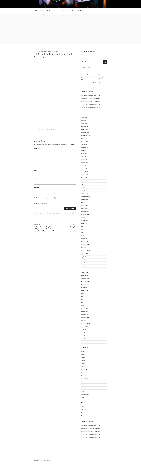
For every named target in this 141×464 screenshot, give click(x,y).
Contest (83, 360)
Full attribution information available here (91, 55)
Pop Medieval (71, 10)
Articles (35, 10)
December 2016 (85, 241)
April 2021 (83, 156)
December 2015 (85, 278)
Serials (53, 129)
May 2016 (83, 263)
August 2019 (84, 184)
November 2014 (85, 317)
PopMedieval (84, 375)
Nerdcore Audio (85, 369)
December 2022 (85, 132)
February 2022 (84, 141)
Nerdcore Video (85, 372)
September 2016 (85, 251)
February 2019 (84, 193)
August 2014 (84, 326)
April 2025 (83, 120)
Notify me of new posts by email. (43, 204)
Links (63, 10)
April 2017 (83, 232)
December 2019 (85, 175)
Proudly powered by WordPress (41, 460)
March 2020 (84, 168)
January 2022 (84, 144)
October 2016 (84, 247)
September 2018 (85, 196)
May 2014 (83, 336)
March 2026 (84, 117)
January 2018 (84, 208)
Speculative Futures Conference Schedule (92, 75)
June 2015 (83, 296)
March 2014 (84, 342)
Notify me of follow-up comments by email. (47, 198)
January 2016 (84, 275)
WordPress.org (85, 415)
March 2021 (84, 159)
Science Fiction (85, 379)
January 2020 (84, 172)
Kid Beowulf (46, 129)
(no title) (83, 72)
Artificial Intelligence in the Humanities (91, 82)
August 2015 (84, 290)
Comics (55, 10)
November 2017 (85, 214)
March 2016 (84, 269)
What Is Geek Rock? (94, 95)
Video (42, 10)
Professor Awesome (51, 51)
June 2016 (83, 260)
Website (36, 187)
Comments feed (85, 412)
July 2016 (83, 257)
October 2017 (84, 217)
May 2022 (83, 138)
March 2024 (84, 123)
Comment (37, 148)
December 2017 (85, 211)
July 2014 (83, 329)
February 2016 (84, 272)
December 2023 (85, 126)
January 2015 (84, 311)
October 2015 (84, 284)
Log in (82, 406)
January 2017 (84, 238)
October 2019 (84, 178)
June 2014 (83, 332)
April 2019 (83, 190)
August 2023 (84, 129)
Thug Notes (84, 391)
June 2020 (83, 165)
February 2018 (84, 205)
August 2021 (84, 150)
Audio (48, 10)
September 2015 (85, 287)
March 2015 (84, 305)
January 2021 (84, 162)
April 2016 (83, 266)
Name (36, 170)
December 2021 (85, 147)
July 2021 (83, 153)
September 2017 (85, 220)
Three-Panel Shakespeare (88, 388)
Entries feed (84, 409)
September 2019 (85, 181)
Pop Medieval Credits (84, 10)
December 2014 (85, 314)
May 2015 (83, 299)
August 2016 (84, 254)
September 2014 (85, 323)
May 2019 (83, 187)
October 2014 (84, 320)
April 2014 (83, 339)
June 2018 (83, 202)
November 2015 (85, 281)
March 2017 (84, 235)
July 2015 (83, 293)
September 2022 (85, 135)
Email (36, 179)
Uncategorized (85, 394)
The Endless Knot (85, 385)
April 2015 (83, 302)
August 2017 (84, 223)
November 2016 (85, 244)
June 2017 (83, 226)
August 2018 (84, 199)
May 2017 (83, 229)
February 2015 (84, 308)
